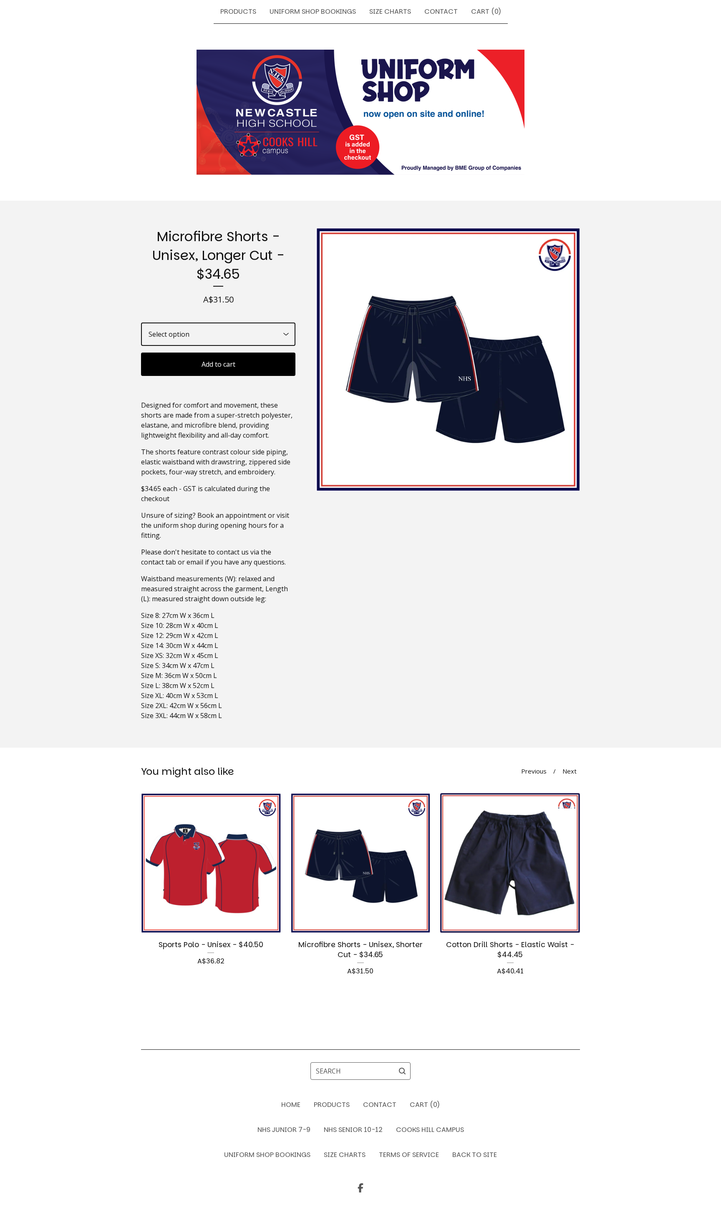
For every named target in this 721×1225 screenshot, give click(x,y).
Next (569, 771)
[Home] (360, 112)
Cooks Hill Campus (430, 1129)
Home (290, 1104)
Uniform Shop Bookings (313, 11)
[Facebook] (360, 1188)
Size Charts (390, 11)
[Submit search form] (402, 1071)
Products (238, 11)
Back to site (474, 1154)
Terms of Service (409, 1154)
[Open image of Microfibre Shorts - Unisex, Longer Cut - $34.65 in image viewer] (448, 359)
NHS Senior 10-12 (353, 1129)
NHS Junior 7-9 (283, 1129)
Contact (441, 11)
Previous (534, 771)
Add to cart (218, 364)
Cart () (486, 11)
